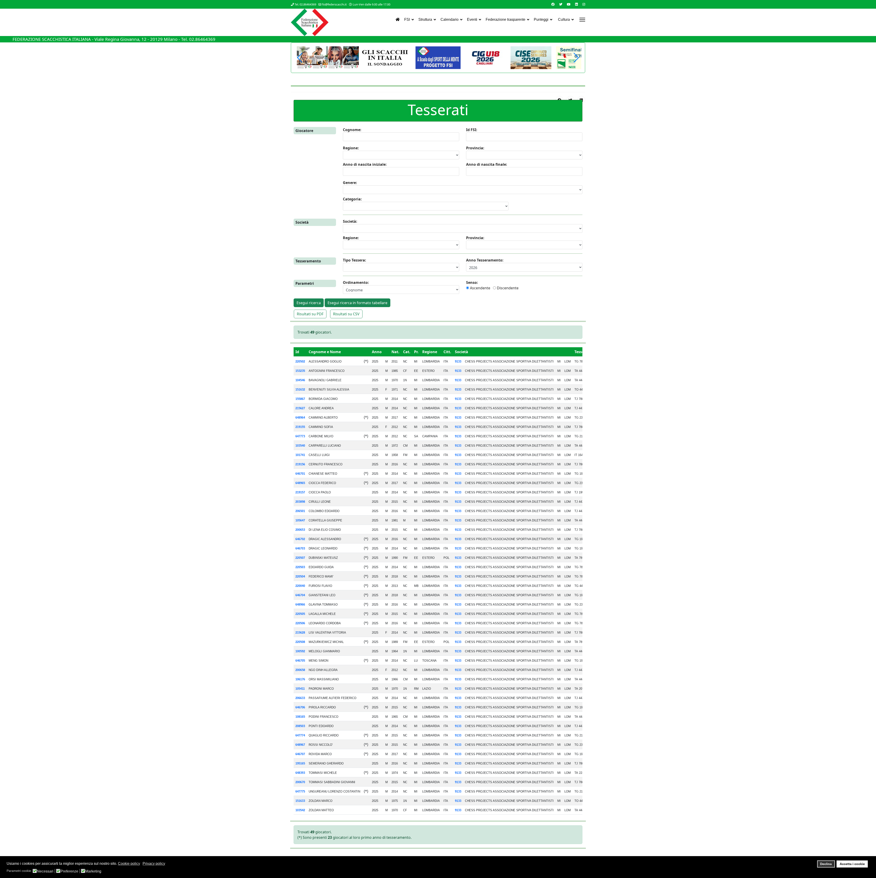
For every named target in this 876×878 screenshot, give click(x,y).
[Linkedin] (576, 4)
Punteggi (541, 19)
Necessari (45, 871)
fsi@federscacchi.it (334, 4)
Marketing (93, 871)
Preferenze (69, 871)
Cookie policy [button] (129, 863)
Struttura (425, 19)
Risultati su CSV (346, 313)
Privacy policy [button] (154, 863)
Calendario (450, 19)
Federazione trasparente (505, 19)
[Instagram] (583, 4)
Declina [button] (826, 864)
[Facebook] (553, 4)
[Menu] (582, 19)
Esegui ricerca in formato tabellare (357, 302)
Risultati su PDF (310, 313)
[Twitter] (560, 4)
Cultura (564, 19)
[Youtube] (569, 4)
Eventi (472, 19)
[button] (576, 58)
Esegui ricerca (309, 302)
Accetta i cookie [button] (852, 864)
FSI (407, 19)
